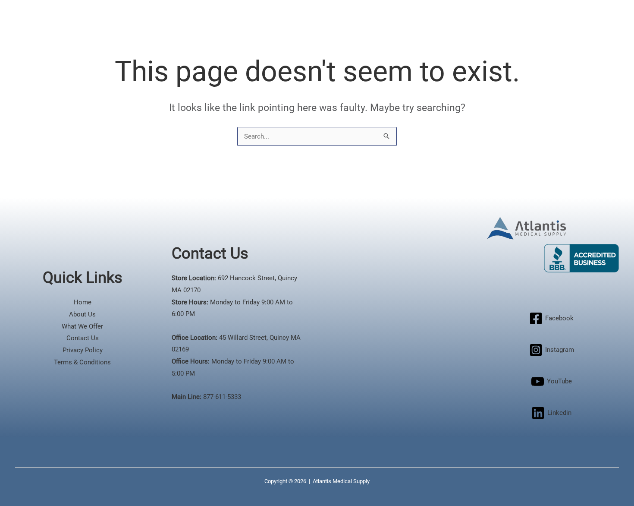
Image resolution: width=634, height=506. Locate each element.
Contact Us (82, 338)
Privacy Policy (83, 350)
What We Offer (82, 326)
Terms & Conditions (82, 362)
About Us (82, 314)
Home (82, 302)
